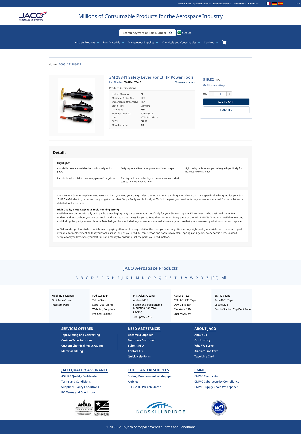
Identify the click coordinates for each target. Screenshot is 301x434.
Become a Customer (141, 340)
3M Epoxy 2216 (142, 317)
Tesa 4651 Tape (224, 300)
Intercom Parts (60, 304)
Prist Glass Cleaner (144, 295)
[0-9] (215, 278)
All (224, 278)
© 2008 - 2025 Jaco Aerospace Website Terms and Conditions (150, 427)
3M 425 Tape (222, 295)
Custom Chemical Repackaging (82, 346)
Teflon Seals (99, 300)
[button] (170, 33)
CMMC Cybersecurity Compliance (216, 381)
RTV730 (137, 312)
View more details (185, 82)
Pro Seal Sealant (101, 313)
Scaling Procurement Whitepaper (150, 376)
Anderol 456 (140, 300)
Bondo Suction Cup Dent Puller (233, 309)
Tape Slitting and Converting (80, 335)
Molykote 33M (182, 309)
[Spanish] (280, 4)
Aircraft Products (85, 42)
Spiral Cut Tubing (102, 304)
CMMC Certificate (206, 376)
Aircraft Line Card (206, 351)
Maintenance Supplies (141, 42)
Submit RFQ (240, 4)
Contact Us (253, 4)
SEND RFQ (226, 109)
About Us (200, 335)
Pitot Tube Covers (62, 300)
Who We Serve (204, 346)
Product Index (184, 4)
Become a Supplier (140, 335)
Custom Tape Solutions (76, 340)
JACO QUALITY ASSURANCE (84, 370)
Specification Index (202, 4)
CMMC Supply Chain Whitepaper (216, 387)
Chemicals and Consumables (179, 42)
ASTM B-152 (181, 295)
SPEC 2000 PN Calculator (144, 387)
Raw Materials (112, 42)
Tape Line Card (204, 356)
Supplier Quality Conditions (80, 387)
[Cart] (224, 42)
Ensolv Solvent (182, 313)
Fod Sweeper (100, 295)
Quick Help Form (139, 356)
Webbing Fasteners (63, 295)
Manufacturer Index (222, 4)
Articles (133, 381)
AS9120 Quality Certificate (79, 376)
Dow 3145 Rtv (182, 304)
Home (53, 64)
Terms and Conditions (76, 381)
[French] (268, 4)
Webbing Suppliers (103, 309)
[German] (274, 4)
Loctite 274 (221, 304)
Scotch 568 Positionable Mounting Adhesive (147, 306)
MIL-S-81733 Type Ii (186, 300)
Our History (202, 340)
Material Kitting (72, 351)
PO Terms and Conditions (78, 392)
